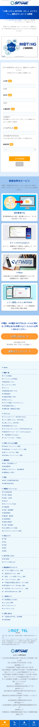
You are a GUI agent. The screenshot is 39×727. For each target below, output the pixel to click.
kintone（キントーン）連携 (12, 446)
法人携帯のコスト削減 (10, 528)
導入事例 (6, 559)
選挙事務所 (7, 513)
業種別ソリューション (10, 488)
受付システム (8, 400)
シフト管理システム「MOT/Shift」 (14, 420)
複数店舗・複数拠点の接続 (12, 408)
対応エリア (7, 535)
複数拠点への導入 (9, 472)
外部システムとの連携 (10, 443)
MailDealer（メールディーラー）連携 (15, 449)
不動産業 (6, 507)
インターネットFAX (10, 385)
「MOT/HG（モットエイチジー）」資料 (16, 588)
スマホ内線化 (8, 376)
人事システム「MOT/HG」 (12, 423)
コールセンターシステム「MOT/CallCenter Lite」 (18, 429)
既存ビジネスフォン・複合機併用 (14, 469)
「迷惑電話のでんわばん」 (12, 435)
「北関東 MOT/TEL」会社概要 (13, 616)
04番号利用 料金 (9, 483)
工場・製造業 (8, 495)
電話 (14, 724)
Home (5, 367)
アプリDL (24, 724)
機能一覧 (6, 372)
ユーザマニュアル (9, 608)
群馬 (5, 551)
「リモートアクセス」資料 (12, 579)
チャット (6, 388)
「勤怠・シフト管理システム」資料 (14, 576)
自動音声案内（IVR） (10, 397)
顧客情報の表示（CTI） (11, 391)
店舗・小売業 (8, 498)
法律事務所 (7, 519)
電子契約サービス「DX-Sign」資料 (14, 585)
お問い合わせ (19, 336)
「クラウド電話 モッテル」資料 (13, 570)
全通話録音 (7, 394)
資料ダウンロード (18, 351)
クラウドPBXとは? (9, 562)
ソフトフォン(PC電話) (10, 379)
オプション (7, 413)
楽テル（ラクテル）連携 (11, 452)
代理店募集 (7, 619)
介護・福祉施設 (8, 525)
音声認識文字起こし (10, 406)
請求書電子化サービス (10, 426)
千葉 (5, 539)
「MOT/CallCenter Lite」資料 (12, 591)
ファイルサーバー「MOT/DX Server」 (15, 417)
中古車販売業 (8, 492)
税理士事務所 (8, 522)
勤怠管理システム (9, 382)
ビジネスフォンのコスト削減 (12, 531)
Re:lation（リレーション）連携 (13, 455)
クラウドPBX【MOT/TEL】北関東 (13, 20)
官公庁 (6, 501)
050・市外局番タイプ (10, 463)
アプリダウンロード (10, 605)
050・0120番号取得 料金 (11, 480)
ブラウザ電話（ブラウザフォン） (14, 403)
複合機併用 (7, 466)
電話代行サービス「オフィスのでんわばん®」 (18, 432)
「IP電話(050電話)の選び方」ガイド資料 (16, 582)
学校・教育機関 (8, 510)
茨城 (5, 545)
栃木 (5, 548)
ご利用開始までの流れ (10, 599)
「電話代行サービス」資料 (12, 573)
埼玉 (5, 542)
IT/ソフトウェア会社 (10, 504)
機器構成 (6, 460)
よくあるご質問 (8, 602)
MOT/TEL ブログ (9, 556)
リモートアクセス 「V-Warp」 (13, 438)
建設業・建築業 (8, 516)
